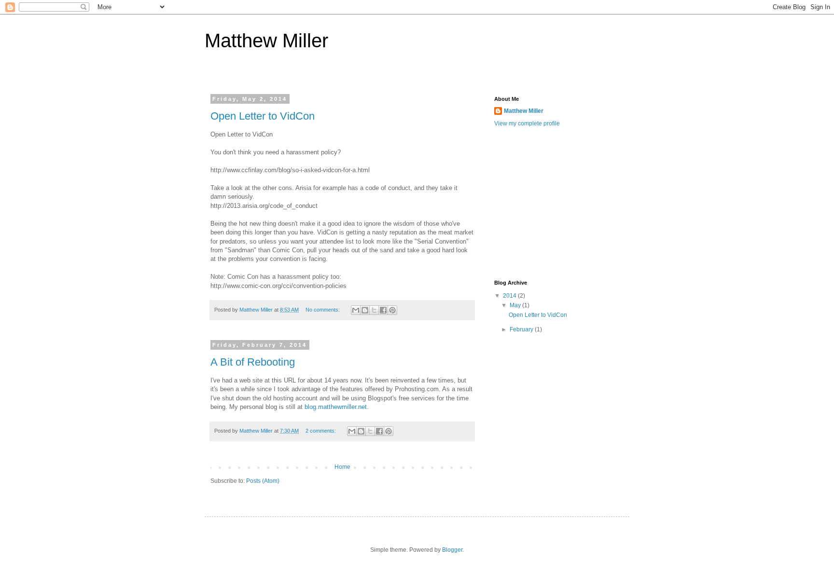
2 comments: (321, 431)
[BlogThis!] (365, 310)
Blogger (452, 549)
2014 (510, 295)
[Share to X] (374, 310)
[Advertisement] (566, 202)
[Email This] (356, 310)
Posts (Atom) (262, 481)
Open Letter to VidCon (262, 116)
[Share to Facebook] (383, 310)
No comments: (323, 310)
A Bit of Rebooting (252, 362)
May (516, 305)
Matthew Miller (523, 111)
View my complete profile (527, 123)
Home (342, 467)
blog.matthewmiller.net (336, 406)
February (522, 329)
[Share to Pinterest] (392, 310)
